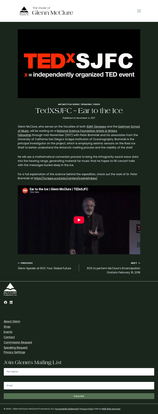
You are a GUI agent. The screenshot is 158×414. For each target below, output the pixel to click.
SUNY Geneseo (96, 126)
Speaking (86, 104)
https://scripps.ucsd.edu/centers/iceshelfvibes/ (65, 178)
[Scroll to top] (155, 376)
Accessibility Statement (67, 408)
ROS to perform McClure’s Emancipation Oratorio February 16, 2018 (113, 268)
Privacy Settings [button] (14, 352)
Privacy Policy (87, 408)
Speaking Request (16, 347)
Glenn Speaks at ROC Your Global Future (44, 266)
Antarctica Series (68, 104)
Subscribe (79, 396)
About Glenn (12, 321)
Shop (7, 327)
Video (96, 104)
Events (8, 332)
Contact (9, 337)
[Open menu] (139, 11)
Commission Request (18, 342)
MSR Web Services (111, 408)
